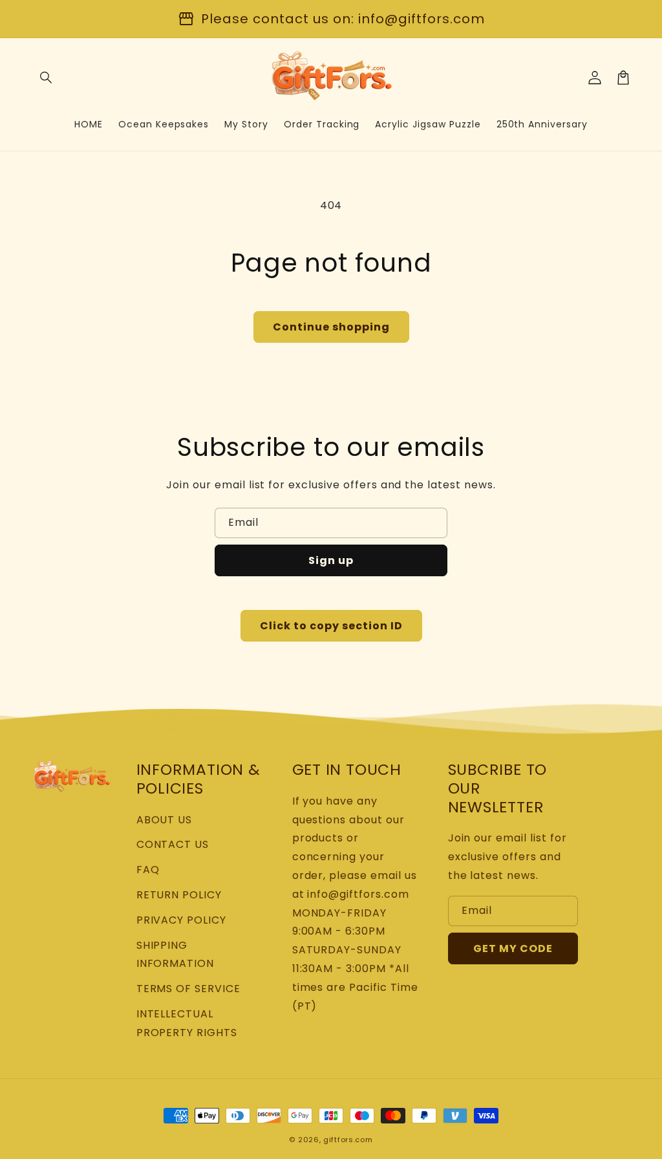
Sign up (331, 560)
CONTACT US (172, 844)
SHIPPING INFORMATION (175, 954)
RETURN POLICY (179, 894)
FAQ (148, 869)
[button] (46, 77)
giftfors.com (347, 1139)
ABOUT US (164, 819)
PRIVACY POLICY (181, 920)
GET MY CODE (513, 948)
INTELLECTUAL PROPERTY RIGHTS (186, 1023)
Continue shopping (331, 327)
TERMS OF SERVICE (188, 988)
